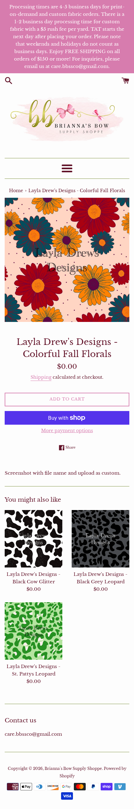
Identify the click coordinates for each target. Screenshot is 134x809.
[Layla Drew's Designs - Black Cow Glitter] (33, 538)
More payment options (67, 430)
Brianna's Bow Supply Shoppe (73, 768)
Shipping (41, 377)
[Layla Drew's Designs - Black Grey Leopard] (100, 538)
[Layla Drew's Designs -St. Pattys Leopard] (33, 631)
